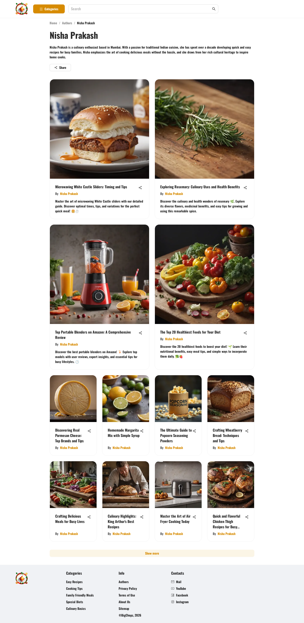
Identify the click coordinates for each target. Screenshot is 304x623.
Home (53, 22)
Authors (67, 22)
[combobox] (141, 9)
